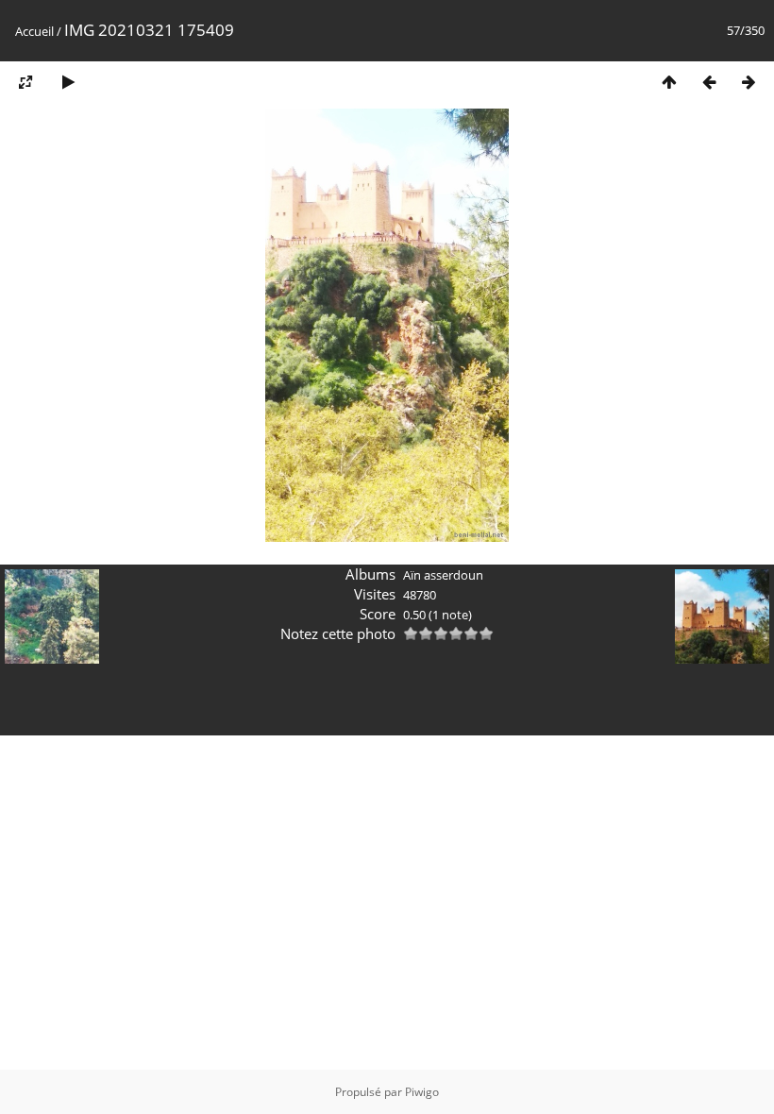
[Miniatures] (669, 82)
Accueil (34, 31)
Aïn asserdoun (443, 574)
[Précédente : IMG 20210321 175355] (709, 82)
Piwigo (422, 1092)
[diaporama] (68, 82)
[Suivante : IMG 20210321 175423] (748, 82)
